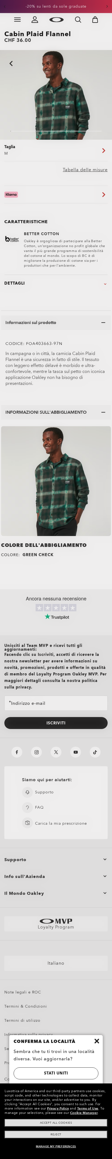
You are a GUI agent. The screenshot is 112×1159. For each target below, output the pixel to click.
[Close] (96, 1041)
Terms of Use (87, 1108)
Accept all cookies (56, 1123)
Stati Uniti (56, 1073)
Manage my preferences (56, 1146)
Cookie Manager (84, 1113)
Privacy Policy (58, 1108)
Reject (56, 1134)
